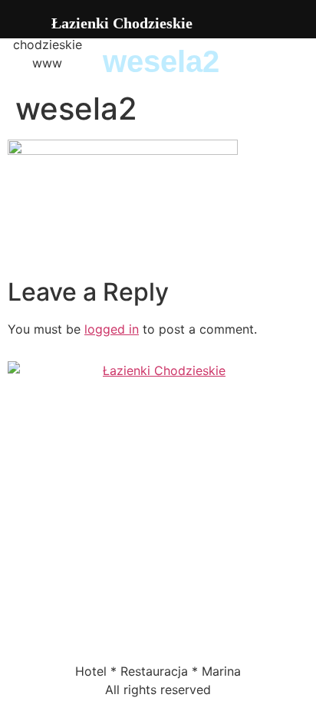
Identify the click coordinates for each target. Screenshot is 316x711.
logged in (111, 329)
